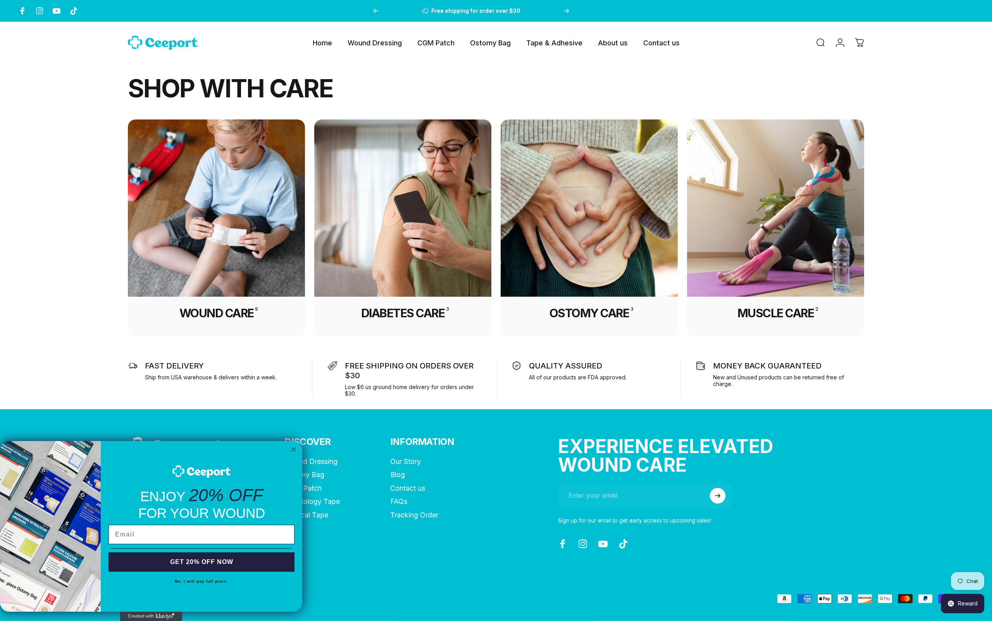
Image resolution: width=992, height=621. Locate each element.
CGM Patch (303, 488)
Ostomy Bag (304, 475)
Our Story (405, 461)
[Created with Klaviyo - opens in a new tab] (151, 616)
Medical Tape (306, 515)
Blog (397, 475)
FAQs (398, 501)
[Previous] (375, 11)
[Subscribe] (717, 495)
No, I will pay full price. (201, 581)
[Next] (566, 11)
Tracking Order (414, 515)
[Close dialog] (293, 449)
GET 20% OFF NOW (201, 562)
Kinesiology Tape (312, 501)
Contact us (407, 488)
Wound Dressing (311, 461)
